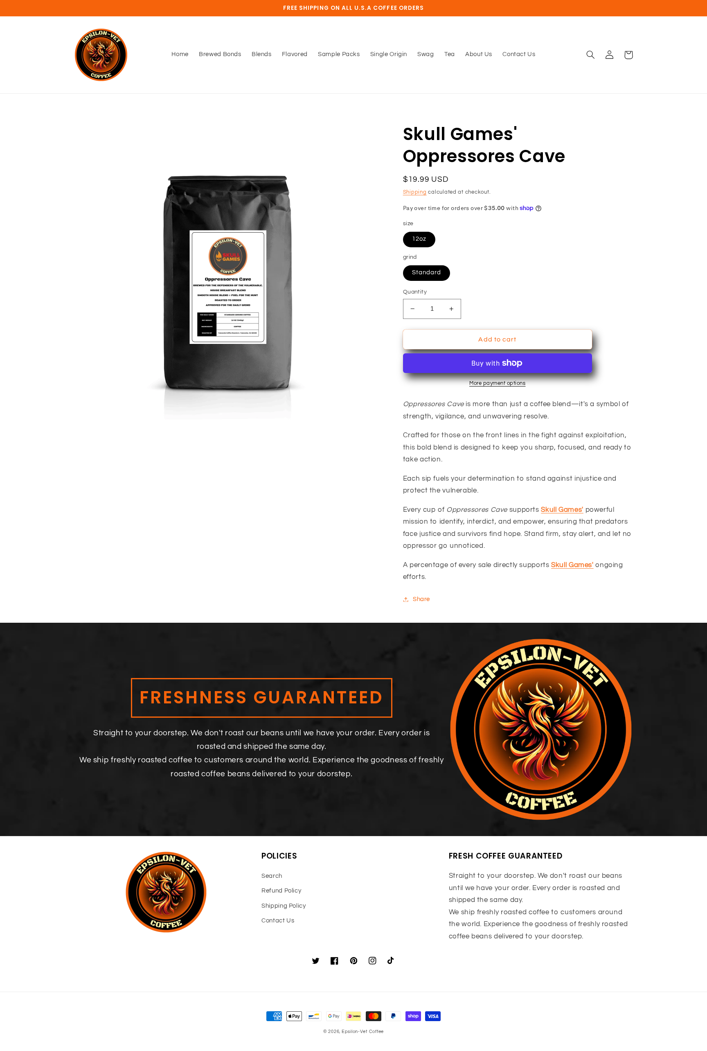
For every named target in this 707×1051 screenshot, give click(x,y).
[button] (590, 54)
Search (271, 876)
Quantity (415, 292)
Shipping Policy (283, 906)
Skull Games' (562, 509)
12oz (419, 239)
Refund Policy (281, 891)
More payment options (497, 383)
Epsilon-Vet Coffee (363, 1031)
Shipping (415, 192)
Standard (426, 272)
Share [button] (421, 599)
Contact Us (277, 921)
